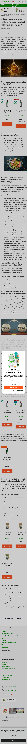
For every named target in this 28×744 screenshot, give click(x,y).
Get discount (13, 387)
